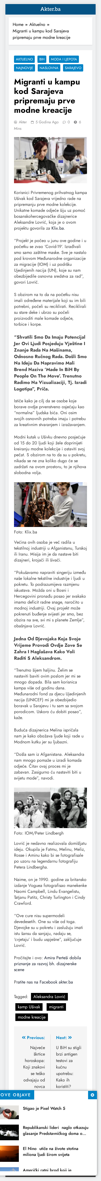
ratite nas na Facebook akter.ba (44, 982)
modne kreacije (32, 1017)
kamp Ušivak (29, 1007)
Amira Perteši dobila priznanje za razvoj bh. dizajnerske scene (47, 964)
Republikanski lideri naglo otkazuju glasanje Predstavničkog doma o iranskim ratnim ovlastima (55, 1133)
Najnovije (24, 67)
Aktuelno (24, 59)
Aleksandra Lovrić (49, 996)
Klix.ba (57, 228)
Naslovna (49, 67)
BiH (41, 59)
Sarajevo (73, 67)
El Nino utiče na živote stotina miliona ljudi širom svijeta (50, 1152)
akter (23, 122)
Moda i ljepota (64, 59)
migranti (56, 1007)
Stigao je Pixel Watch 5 (44, 1108)
